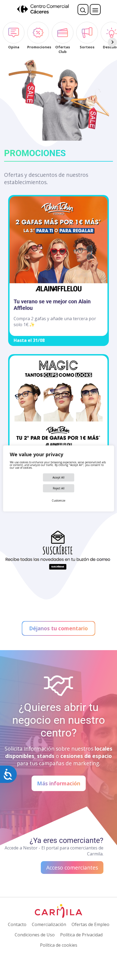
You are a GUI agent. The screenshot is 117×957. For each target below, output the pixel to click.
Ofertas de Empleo (90, 924)
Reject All (58, 488)
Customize (58, 500)
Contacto (17, 924)
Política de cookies (58, 945)
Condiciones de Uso (35, 935)
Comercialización (49, 924)
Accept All (58, 477)
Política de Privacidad (81, 935)
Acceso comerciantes (72, 867)
